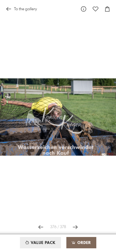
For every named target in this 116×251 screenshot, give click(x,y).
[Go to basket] (107, 9)
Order (83, 243)
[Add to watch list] (95, 9)
